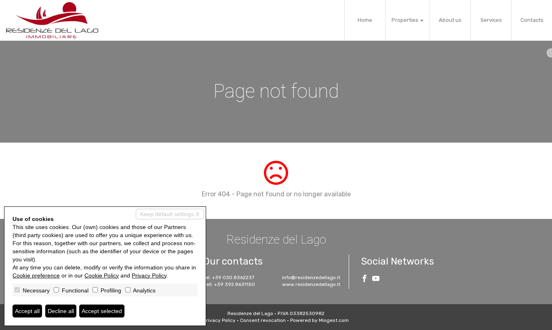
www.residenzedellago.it (311, 284)
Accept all (27, 311)
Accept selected (102, 311)
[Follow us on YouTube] (375, 279)
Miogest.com (334, 320)
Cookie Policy (101, 275)
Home (365, 20)
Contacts (532, 20)
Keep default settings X (169, 214)
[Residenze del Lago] (52, 20)
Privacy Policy (219, 320)
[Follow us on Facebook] (364, 279)
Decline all (61, 311)
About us (450, 20)
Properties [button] (405, 20)
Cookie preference (36, 275)
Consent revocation (263, 320)
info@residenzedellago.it (311, 277)
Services (491, 20)
